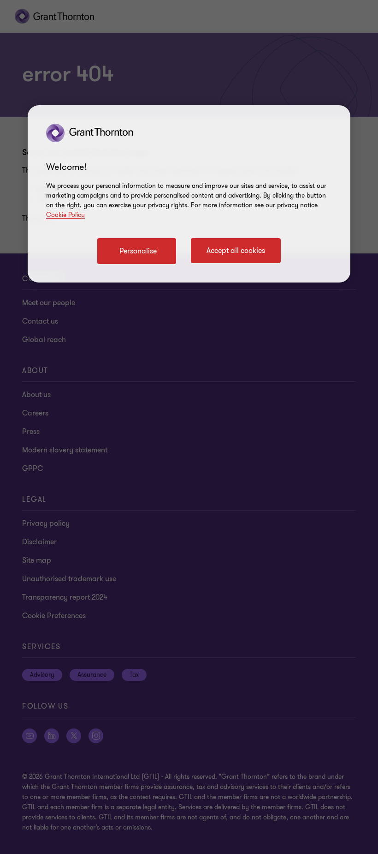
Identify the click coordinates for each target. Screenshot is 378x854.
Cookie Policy (65, 214)
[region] (189, 194)
